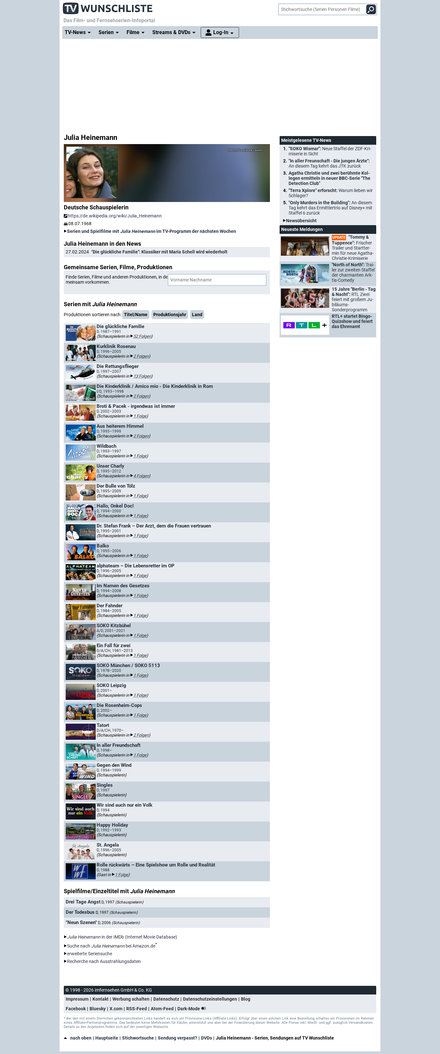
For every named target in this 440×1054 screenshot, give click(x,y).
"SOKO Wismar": (330, 151)
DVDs (206, 1037)
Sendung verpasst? (177, 1037)
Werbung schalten (130, 999)
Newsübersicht (301, 220)
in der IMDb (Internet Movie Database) (122, 936)
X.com (116, 1008)
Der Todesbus (80, 912)
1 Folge (140, 416)
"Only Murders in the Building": (330, 207)
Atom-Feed (162, 1008)
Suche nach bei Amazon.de (111, 946)
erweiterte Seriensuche (89, 953)
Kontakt (100, 999)
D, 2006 (119, 923)
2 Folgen (141, 356)
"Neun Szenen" (81, 922)
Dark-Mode (189, 1008)
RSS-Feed (136, 1008)
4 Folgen (141, 475)
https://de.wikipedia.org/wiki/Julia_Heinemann (115, 215)
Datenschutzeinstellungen (210, 999)
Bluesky (98, 1008)
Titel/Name (136, 314)
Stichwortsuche (138, 1037)
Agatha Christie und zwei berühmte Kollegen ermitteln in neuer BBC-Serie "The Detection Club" (329, 178)
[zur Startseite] (108, 6)
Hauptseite (106, 1037)
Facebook (76, 1008)
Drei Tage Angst (83, 902)
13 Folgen (142, 376)
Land (197, 314)
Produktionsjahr (169, 314)
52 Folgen (142, 336)
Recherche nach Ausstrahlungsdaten (104, 961)
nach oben (80, 1037)
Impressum (77, 999)
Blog (245, 999)
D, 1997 (122, 902)
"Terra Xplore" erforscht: (331, 193)
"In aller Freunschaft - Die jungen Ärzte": (329, 163)
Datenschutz (166, 999)
